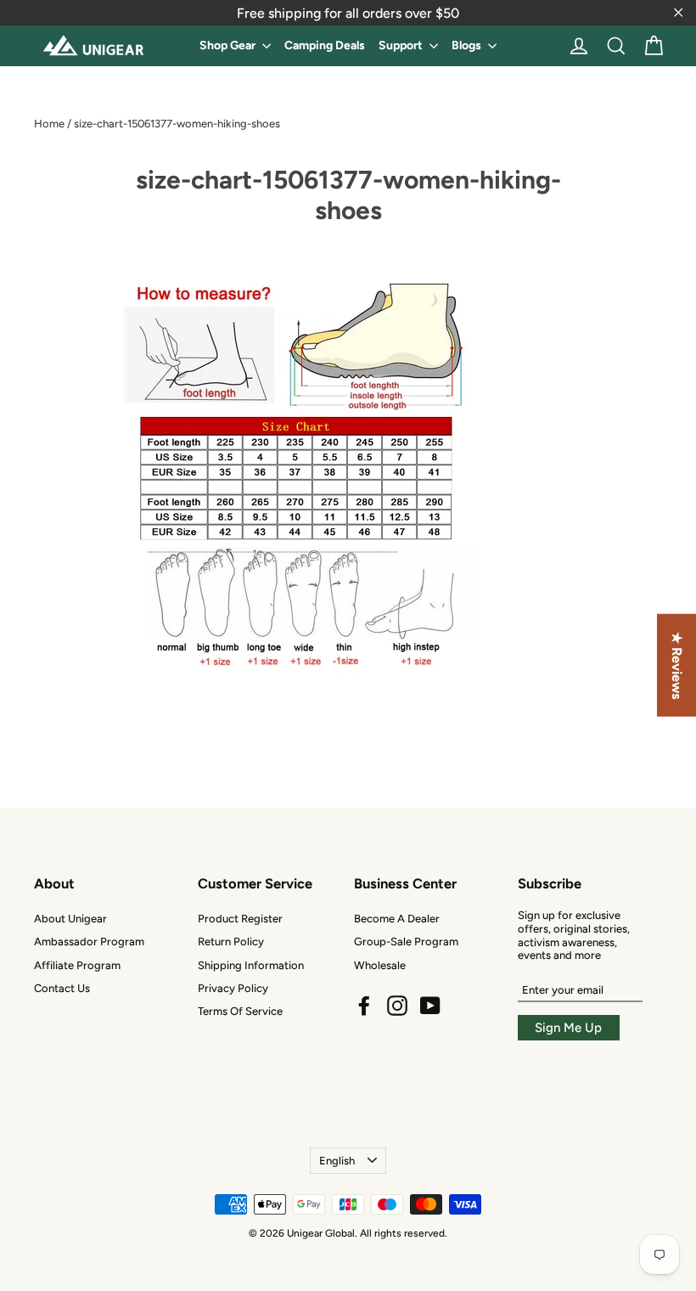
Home (49, 123)
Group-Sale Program (406, 941)
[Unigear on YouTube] (430, 1005)
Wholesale (380, 965)
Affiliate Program (77, 965)
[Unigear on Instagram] (397, 1005)
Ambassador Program (89, 941)
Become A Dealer (397, 918)
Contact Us (62, 988)
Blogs (468, 45)
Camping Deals (324, 45)
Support (402, 45)
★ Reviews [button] (677, 665)
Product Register (240, 918)
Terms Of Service (240, 1011)
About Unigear (70, 918)
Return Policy (231, 941)
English (337, 1160)
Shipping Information (251, 965)
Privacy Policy (233, 988)
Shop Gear (228, 45)
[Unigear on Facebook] (364, 1005)
